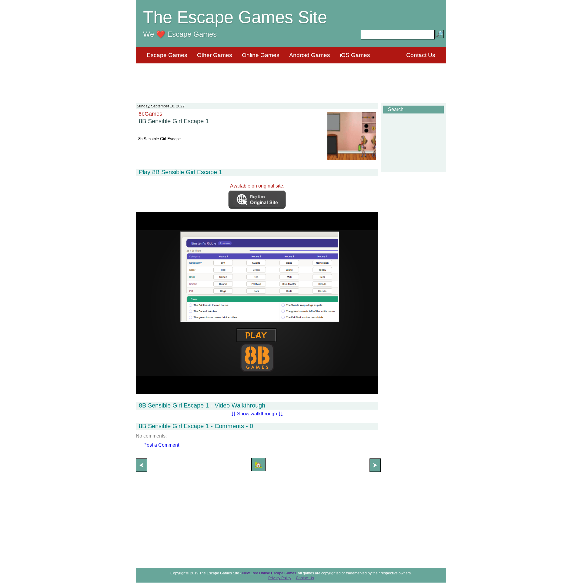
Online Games (260, 55)
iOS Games (355, 55)
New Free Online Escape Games (269, 573)
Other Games (214, 55)
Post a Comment (161, 445)
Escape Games (167, 55)
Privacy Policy (279, 578)
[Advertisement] (291, 79)
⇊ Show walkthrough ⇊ (257, 413)
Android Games (309, 55)
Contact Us (420, 55)
